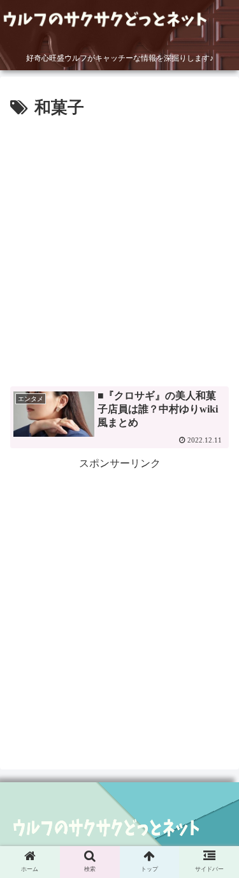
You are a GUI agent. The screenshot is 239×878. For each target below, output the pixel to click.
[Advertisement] (119, 248)
